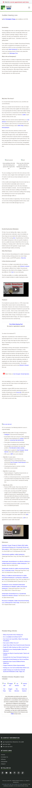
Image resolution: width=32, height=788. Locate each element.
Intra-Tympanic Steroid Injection (18, 462)
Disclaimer (4, 761)
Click (12, 713)
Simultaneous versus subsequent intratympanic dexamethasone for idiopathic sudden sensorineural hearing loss (14, 586)
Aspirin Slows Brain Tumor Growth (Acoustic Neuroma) (16, 645)
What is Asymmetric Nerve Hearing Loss (13, 634)
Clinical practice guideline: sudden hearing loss (13, 554)
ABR (12, 454)
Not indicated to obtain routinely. (17, 448)
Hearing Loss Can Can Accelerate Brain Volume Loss (16, 667)
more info (19, 392)
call (24, 517)
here (14, 238)
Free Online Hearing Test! (16, 324)
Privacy (4, 759)
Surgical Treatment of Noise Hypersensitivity (14, 665)
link (27, 514)
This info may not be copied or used (12, 784)
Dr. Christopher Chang (9, 19)
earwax (22, 438)
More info (23, 258)
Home (3, 754)
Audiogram (7, 434)
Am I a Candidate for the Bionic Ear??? (12, 636)
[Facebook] (2, 772)
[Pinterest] (14, 772)
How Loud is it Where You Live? (11, 643)
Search (4, 764)
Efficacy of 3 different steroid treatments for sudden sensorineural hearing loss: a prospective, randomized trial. (15, 577)
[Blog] (10, 772)
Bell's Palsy (21, 125)
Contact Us (5, 757)
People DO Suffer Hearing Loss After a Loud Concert (16, 647)
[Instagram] (18, 772)
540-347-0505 (6, 744)
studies (24, 114)
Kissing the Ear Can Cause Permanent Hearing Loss (16, 657)
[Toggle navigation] (29, 7)
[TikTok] (22, 772)
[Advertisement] (16, 85)
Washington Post (13, 53)
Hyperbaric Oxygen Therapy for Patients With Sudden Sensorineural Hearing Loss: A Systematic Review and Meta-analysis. (15, 547)
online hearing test (13, 49)
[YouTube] (6, 772)
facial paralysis (5, 127)
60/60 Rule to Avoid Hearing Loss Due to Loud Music (16, 659)
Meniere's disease (24, 266)
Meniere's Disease (24, 365)
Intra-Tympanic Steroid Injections (21, 374)
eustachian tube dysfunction (16, 440)
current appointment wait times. (19, 2)
